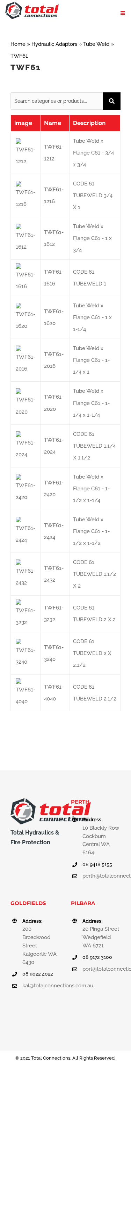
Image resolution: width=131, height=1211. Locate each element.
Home (18, 44)
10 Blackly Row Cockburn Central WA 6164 (100, 840)
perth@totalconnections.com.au (101, 876)
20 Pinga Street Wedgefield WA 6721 (100, 937)
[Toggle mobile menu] (123, 13)
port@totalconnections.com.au (101, 969)
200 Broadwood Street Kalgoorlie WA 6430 (39, 945)
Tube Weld (96, 44)
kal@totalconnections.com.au (41, 985)
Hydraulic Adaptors (54, 44)
